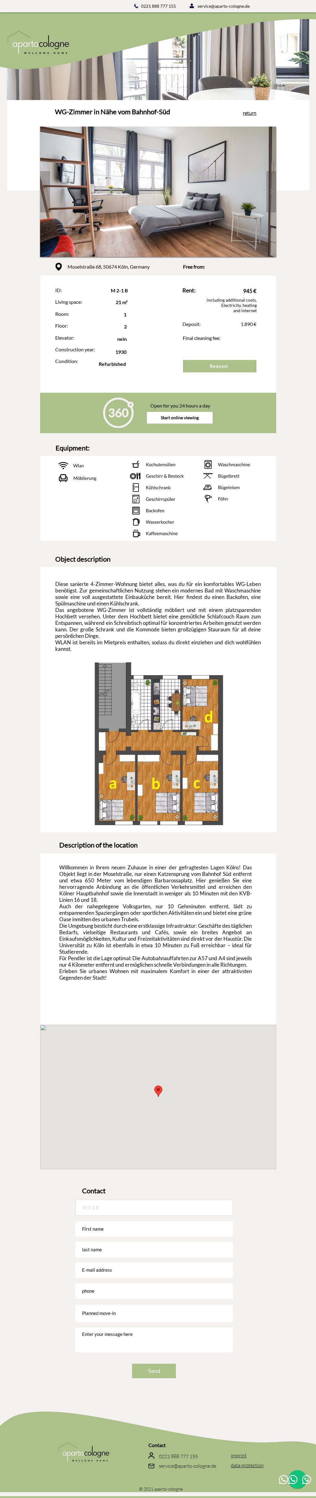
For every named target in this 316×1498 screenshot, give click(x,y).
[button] (158, 192)
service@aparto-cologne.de (224, 6)
